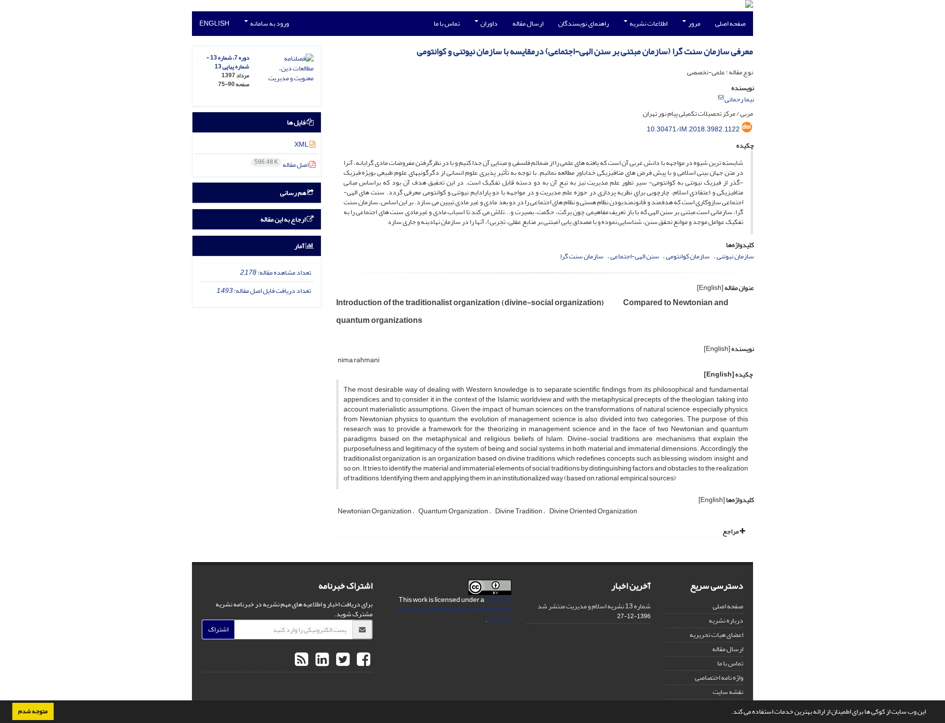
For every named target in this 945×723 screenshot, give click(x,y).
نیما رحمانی (739, 99)
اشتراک (218, 629)
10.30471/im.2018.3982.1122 (693, 129)
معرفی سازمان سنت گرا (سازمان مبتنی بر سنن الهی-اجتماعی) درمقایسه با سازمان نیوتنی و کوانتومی (585, 51)
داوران (488, 23)
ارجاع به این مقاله (283, 219)
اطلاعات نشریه (648, 23)
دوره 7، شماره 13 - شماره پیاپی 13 (227, 62)
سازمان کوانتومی (688, 256)
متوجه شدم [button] (33, 711)
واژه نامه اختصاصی (719, 677)
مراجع (731, 531)
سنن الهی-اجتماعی (634, 256)
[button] (728, 712)
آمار (300, 245)
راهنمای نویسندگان (583, 23)
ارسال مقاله (527, 23)
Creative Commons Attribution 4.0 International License (453, 609)
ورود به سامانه (269, 23)
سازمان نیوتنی (735, 256)
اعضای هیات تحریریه (716, 634)
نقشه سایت (728, 691)
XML (302, 144)
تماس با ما (447, 23)
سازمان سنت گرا (581, 256)
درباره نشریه (726, 620)
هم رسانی (293, 192)
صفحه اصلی (730, 23)
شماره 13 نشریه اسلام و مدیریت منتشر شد (594, 606)
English (214, 23)
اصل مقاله (282, 164)
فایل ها (297, 122)
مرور (693, 23)
